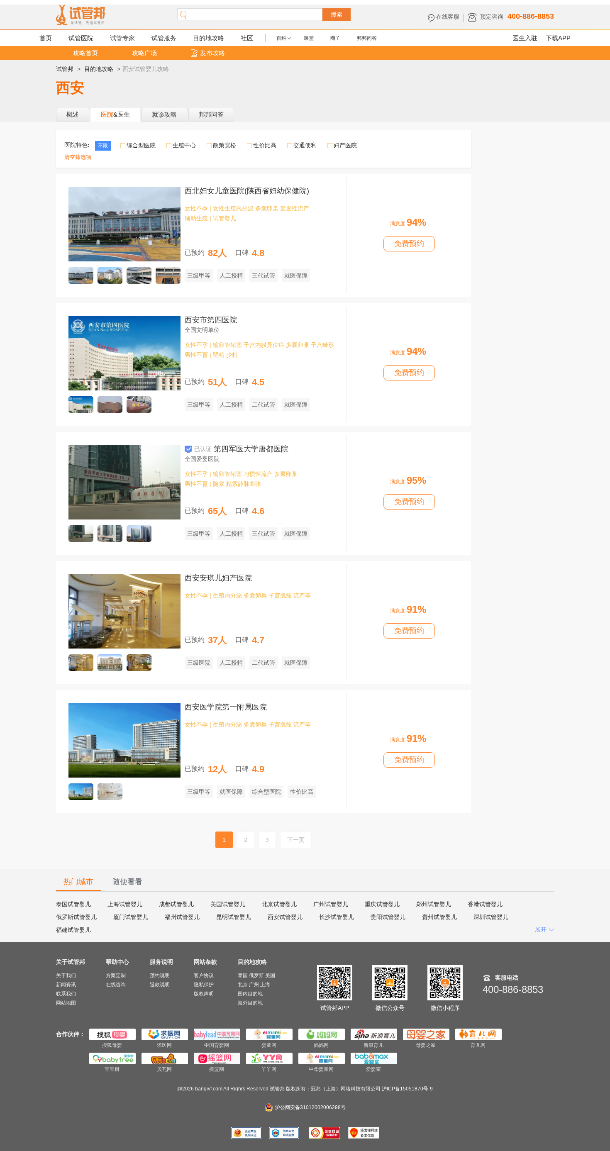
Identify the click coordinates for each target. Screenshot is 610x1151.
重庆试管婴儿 (382, 904)
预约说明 (160, 975)
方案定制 (116, 975)
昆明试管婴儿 (233, 917)
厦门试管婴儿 (130, 917)
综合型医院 (141, 145)
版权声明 (204, 994)
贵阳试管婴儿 (388, 917)
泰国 (243, 975)
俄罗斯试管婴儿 (76, 917)
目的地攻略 (208, 37)
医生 (123, 114)
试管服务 (163, 37)
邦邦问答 (367, 38)
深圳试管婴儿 (490, 917)
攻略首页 (85, 52)
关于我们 (66, 975)
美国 (270, 975)
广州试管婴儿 (330, 904)
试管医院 (80, 37)
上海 (265, 985)
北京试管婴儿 (279, 904)
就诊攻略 (164, 114)
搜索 (336, 14)
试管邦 (64, 69)
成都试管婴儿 (176, 904)
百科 (281, 38)
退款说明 (160, 985)
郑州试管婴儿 (433, 904)
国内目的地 (250, 994)
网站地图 (66, 1003)
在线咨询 (116, 985)
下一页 (296, 839)
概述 (72, 114)
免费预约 (409, 243)
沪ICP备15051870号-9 (407, 1089)
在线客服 (447, 16)
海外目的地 (250, 1003)
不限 (103, 146)
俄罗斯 (256, 975)
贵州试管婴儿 (439, 917)
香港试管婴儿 (485, 904)
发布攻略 (212, 52)
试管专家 (122, 37)
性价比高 (264, 145)
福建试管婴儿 (73, 930)
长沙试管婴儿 (336, 917)
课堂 (309, 38)
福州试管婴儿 (182, 917)
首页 (45, 37)
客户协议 (204, 975)
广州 (254, 985)
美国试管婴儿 (227, 904)
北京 (243, 985)
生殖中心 (184, 145)
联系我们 (66, 994)
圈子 (335, 38)
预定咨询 (491, 16)
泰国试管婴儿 (73, 904)
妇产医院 (345, 145)
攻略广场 (144, 52)
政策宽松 (224, 145)
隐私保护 (204, 985)
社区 (247, 37)
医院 (107, 114)
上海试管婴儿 (124, 904)
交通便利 (305, 145)
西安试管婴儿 (285, 917)
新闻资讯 (66, 985)
